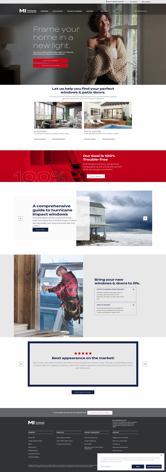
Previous (21, 218)
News (30, 444)
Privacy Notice (62, 465)
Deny (138, 466)
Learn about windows (63, 437)
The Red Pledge (33, 457)
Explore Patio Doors (50, 65)
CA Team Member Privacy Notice (84, 466)
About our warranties (120, 441)
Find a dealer (95, 176)
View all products (40, 139)
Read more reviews (83, 392)
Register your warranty (120, 437)
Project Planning (90, 441)
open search (114, 11)
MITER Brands (33, 450)
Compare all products (63, 444)
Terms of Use (78, 465)
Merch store (32, 447)
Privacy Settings (105, 466)
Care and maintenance (120, 447)
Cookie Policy (70, 465)
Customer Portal (33, 454)
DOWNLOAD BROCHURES (100, 412)
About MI (31, 437)
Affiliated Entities (93, 465)
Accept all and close (154, 466)
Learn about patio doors (64, 441)
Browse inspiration (58, 139)
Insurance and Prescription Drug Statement (63, 466)
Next (145, 218)
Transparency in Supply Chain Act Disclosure (39, 466)
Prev (21, 364)
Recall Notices (117, 450)
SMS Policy (85, 465)
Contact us (116, 444)
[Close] (161, 455)
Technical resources (91, 437)
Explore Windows (50, 60)
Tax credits (88, 444)
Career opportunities (35, 441)
